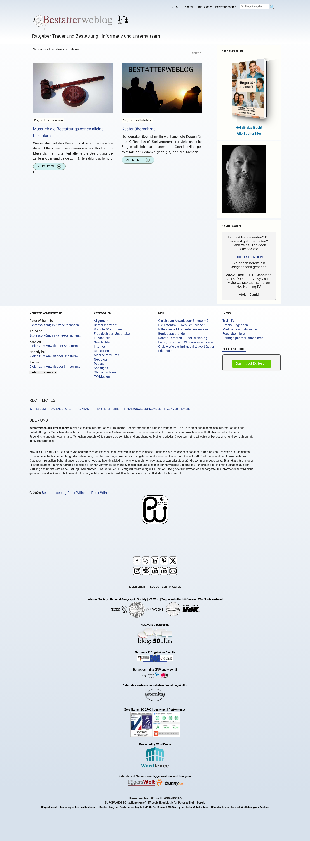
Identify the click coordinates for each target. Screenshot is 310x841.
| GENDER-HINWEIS (176, 408)
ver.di (173, 669)
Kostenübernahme (139, 129)
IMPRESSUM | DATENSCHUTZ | (52, 408)
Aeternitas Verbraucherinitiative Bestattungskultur (155, 685)
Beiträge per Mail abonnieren (243, 338)
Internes (100, 346)
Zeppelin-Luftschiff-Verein (178, 599)
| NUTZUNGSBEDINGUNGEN (141, 408)
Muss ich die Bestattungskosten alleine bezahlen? (68, 132)
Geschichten (103, 342)
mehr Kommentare (43, 372)
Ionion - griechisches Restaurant (78, 807)
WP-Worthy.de (176, 807)
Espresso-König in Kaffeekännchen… (55, 325)
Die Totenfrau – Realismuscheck (181, 325)
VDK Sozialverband (210, 599)
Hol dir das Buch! (249, 127)
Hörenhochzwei (220, 807)
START (176, 7)
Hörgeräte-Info (49, 807)
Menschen (101, 351)
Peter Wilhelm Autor (197, 807)
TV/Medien (102, 376)
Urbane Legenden (235, 325)
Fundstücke (102, 338)
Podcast (99, 364)
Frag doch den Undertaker (112, 333)
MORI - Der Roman (155, 807)
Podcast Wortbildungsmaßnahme (250, 807)
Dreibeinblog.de (108, 807)
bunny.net (185, 776)
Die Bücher (205, 7)
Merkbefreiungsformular (239, 329)
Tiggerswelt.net (162, 776)
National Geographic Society (128, 599)
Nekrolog (100, 359)
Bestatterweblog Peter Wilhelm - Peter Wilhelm (77, 493)
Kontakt (189, 7)
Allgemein (101, 321)
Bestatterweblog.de (131, 807)
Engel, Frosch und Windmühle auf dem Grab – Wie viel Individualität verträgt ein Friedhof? (187, 346)
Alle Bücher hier (249, 133)
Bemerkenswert (105, 325)
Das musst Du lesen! (251, 363)
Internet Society (97, 599)
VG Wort (154, 599)
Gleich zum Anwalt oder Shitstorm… (54, 346)
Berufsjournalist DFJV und (150, 669)
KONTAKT (83, 408)
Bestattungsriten (225, 7)
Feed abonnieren (234, 333)
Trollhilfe (228, 321)
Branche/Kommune (108, 329)
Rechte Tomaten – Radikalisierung (182, 338)
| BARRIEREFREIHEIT (106, 408)
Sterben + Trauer (106, 372)
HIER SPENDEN (250, 257)
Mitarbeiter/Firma (106, 355)
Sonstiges (101, 368)
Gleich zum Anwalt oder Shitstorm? (183, 321)
